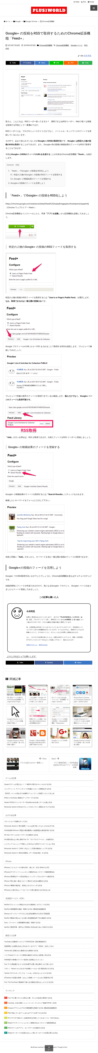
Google (18, 21)
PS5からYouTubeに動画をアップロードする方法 (21, 798)
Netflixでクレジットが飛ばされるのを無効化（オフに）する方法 (27, 904)
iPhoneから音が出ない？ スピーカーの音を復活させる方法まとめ (27, 890)
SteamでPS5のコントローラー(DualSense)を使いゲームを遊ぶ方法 (28, 802)
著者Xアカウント (31, 645)
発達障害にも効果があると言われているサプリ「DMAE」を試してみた (29, 946)
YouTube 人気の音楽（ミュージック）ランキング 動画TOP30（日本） (33, 1003)
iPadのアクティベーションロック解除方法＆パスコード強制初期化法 (32, 1023)
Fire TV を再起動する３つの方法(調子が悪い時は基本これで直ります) (28, 964)
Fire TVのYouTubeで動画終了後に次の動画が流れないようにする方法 (28, 982)
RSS (85, 45)
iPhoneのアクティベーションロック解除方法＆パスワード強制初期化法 (29, 872)
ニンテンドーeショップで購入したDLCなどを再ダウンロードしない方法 (29, 844)
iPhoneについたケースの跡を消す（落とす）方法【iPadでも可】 (27, 867)
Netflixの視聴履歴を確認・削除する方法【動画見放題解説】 (25, 909)
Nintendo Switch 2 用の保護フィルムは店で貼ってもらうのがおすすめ (29, 826)
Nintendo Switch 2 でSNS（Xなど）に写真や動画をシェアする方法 (28, 848)
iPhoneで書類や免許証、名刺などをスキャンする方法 (23, 885)
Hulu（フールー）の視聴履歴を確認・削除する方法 (22, 922)
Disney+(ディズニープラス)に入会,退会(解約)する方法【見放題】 (27, 914)
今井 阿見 (87, 56)
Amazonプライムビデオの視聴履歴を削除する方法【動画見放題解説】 (32, 1008)
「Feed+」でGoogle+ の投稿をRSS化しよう (28, 171)
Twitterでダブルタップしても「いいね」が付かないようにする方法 (28, 973)
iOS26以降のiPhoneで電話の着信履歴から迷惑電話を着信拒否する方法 (29, 830)
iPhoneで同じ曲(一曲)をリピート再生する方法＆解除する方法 (26, 881)
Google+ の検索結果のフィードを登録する (30, 179)
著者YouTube (43, 645)
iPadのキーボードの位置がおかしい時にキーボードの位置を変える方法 (33, 1033)
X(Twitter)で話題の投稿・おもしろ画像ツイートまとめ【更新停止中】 (29, 978)
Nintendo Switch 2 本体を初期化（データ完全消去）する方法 (26, 853)
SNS (7, 48)
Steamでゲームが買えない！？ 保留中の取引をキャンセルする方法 (27, 784)
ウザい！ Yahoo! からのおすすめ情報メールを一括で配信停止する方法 (29, 969)
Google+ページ (76, 45)
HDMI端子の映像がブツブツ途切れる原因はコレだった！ (24, 960)
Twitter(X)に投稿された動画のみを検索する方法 (21, 951)
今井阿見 (30, 611)
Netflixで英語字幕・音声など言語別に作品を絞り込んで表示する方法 (28, 927)
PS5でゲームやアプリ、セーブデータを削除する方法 (26, 1028)
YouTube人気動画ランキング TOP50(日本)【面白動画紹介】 (25, 942)
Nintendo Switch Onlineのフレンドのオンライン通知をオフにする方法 (29, 807)
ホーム (8, 21)
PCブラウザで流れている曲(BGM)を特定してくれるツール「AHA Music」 (34, 1018)
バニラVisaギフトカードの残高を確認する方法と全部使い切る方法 (27, 955)
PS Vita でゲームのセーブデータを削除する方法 (21, 835)
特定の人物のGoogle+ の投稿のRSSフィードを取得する (36, 174)
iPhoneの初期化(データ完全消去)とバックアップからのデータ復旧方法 (29, 876)
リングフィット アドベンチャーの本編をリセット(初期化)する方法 (27, 789)
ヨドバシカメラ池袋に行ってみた (16, 821)
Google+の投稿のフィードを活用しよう (26, 183)
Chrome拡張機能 (48, 21)
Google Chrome (31, 21)
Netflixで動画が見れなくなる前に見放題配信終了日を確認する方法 (27, 918)
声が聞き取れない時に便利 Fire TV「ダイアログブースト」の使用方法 (29, 839)
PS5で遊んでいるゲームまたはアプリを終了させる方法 (27, 1013)
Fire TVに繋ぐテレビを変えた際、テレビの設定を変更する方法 (30, 998)
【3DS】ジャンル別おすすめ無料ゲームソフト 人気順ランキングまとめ (29, 793)
